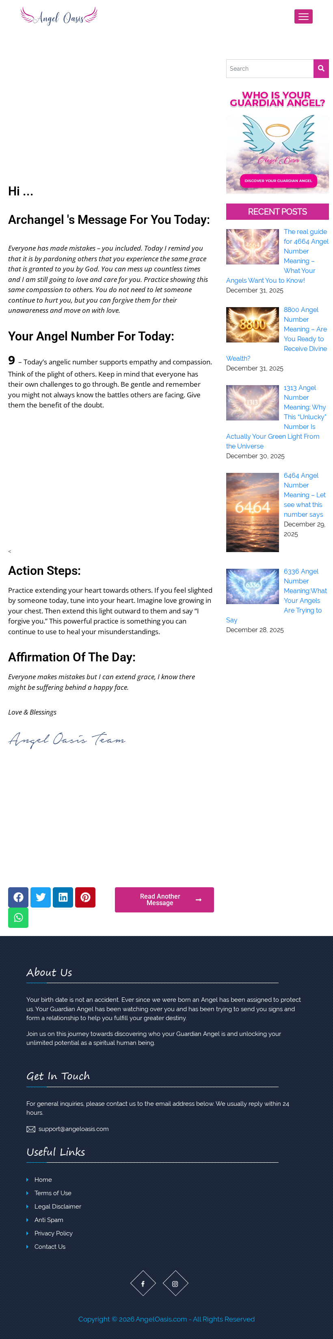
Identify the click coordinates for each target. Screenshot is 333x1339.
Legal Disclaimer (58, 1206)
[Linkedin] (63, 897)
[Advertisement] (111, 120)
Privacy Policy (54, 1233)
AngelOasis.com (161, 1319)
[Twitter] (40, 897)
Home (43, 1179)
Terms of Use (53, 1193)
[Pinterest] (85, 897)
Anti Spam (49, 1220)
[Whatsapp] (18, 918)
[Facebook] (18, 897)
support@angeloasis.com (74, 1129)
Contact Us (50, 1246)
